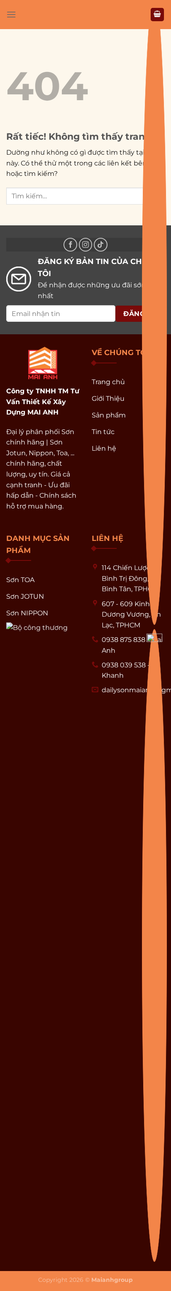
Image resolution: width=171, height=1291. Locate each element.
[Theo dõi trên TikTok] (100, 245)
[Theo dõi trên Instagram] (86, 245)
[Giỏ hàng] (157, 15)
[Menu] (11, 14)
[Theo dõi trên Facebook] (70, 245)
